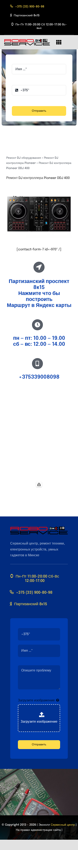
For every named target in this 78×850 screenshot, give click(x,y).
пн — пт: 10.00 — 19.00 (39, 338)
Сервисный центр (63, 824)
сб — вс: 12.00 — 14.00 (39, 344)
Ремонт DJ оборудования (23, 157)
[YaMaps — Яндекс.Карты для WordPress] (39, 484)
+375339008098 (39, 377)
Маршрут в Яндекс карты (39, 305)
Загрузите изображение (36, 700)
